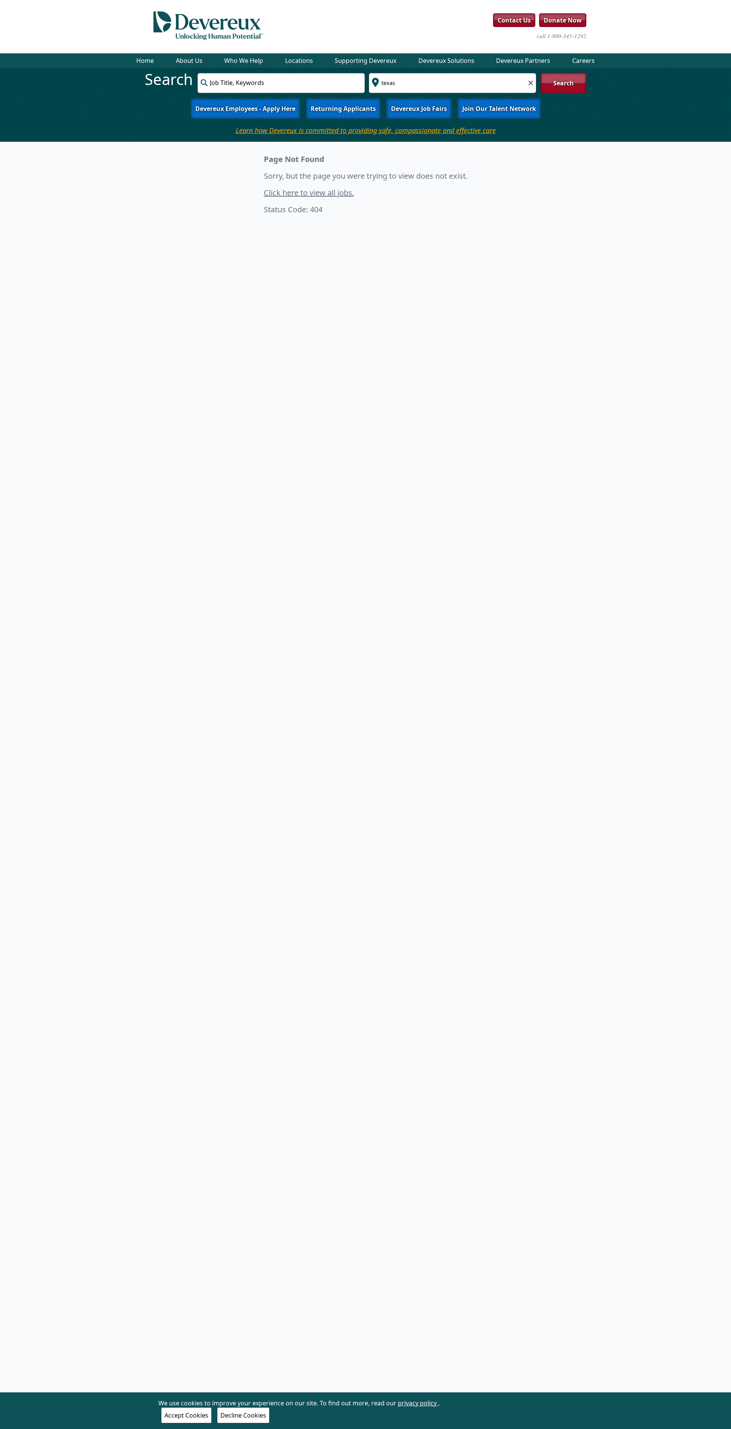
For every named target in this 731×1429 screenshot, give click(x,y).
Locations (299, 60)
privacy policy (418, 1403)
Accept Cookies (186, 1415)
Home (145, 60)
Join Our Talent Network (499, 108)
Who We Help (243, 60)
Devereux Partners (523, 60)
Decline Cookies (243, 1415)
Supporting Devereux (365, 60)
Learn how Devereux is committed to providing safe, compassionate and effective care (366, 130)
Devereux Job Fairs (419, 108)
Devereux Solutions (446, 60)
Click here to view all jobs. (309, 192)
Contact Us (514, 20)
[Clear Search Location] (528, 82)
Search (563, 83)
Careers (583, 60)
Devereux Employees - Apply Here (245, 108)
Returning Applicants (343, 108)
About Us (189, 60)
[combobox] (281, 83)
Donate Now (563, 20)
